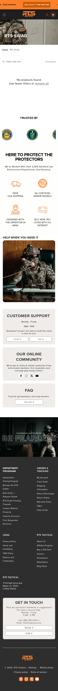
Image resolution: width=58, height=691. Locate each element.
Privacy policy (21, 672)
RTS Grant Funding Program (12, 502)
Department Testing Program (10, 479)
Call (39, 339)
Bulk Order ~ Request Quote (10, 495)
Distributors (42, 558)
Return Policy (43, 497)
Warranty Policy (44, 501)
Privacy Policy (9, 541)
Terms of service (39, 672)
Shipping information (42, 487)
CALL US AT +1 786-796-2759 (35, 4)
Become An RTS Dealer (10, 487)
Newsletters (42, 562)
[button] (4, 15)
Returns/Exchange (45, 493)
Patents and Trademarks (8, 559)
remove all (42, 83)
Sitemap (32, 667)
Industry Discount (11, 516)
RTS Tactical (20, 667)
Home (5, 49)
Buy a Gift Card (44, 549)
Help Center (42, 510)
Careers (40, 553)
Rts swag (14, 49)
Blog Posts (42, 566)
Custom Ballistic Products (10, 510)
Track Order (42, 481)
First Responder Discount (10, 522)
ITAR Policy (8, 553)
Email (16, 339)
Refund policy (46, 667)
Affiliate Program (45, 545)
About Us (41, 541)
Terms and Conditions (8, 547)
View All (28, 402)
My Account (42, 477)
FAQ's (39, 506)
